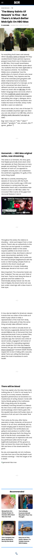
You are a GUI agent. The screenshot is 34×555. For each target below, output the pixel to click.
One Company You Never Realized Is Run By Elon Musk (8, 539)
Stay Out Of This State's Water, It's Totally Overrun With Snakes (25, 540)
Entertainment (5, 8)
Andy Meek (6, 25)
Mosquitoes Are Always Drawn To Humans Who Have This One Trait (8, 514)
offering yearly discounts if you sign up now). (15, 116)
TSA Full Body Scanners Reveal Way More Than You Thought (25, 514)
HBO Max (22, 90)
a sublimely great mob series (18, 94)
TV (12, 8)
